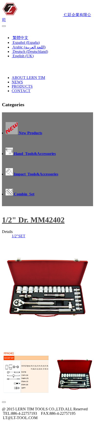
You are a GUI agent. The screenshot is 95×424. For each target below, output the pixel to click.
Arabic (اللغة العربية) (29, 47)
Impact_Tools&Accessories (35, 174)
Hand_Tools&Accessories (34, 154)
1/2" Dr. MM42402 (33, 219)
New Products (30, 133)
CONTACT (21, 91)
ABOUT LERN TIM (28, 78)
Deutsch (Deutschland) (30, 51)
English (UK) (14, 29)
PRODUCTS (22, 86)
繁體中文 (20, 38)
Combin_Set (23, 194)
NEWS (17, 82)
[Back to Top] (4, 402)
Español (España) (26, 42)
